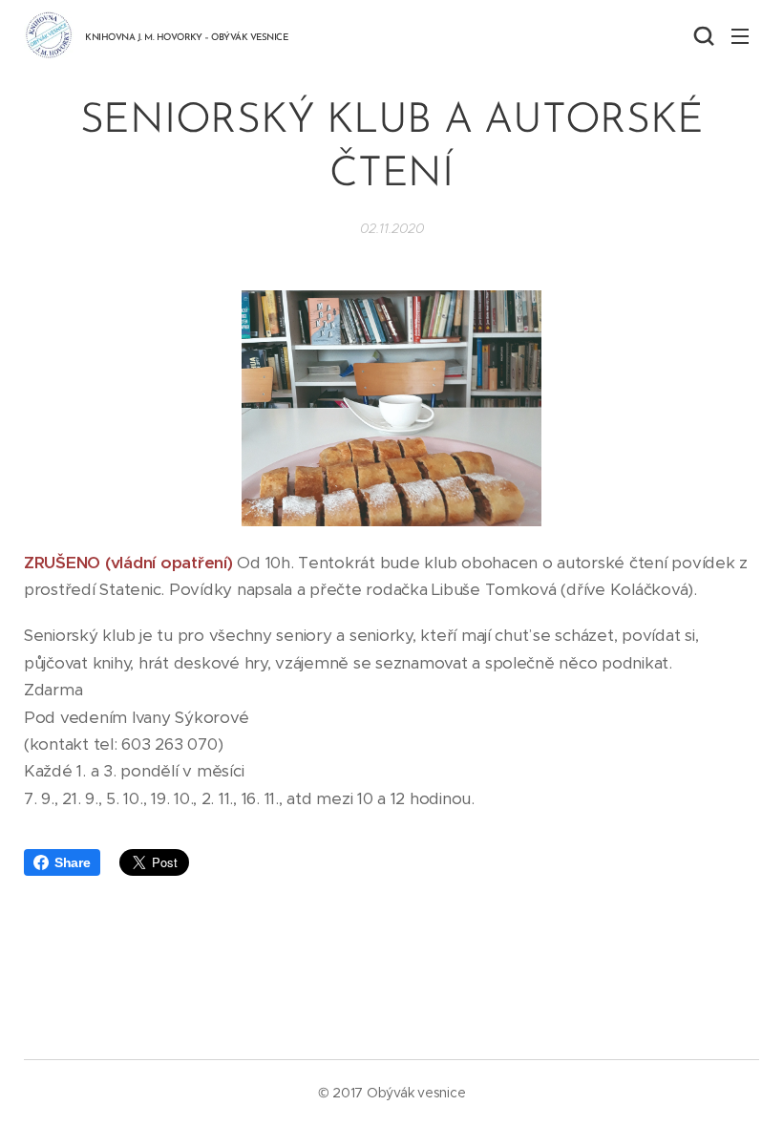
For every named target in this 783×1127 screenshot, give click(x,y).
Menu (740, 35)
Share (72, 862)
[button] (702, 35)
